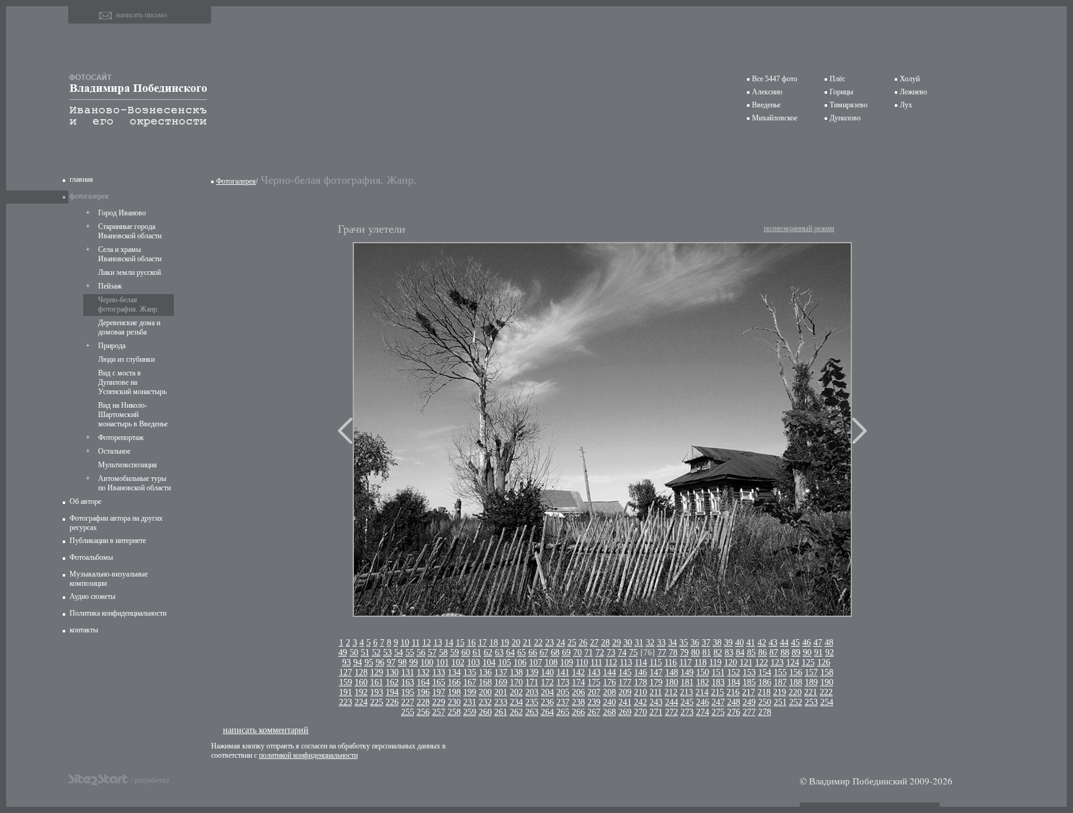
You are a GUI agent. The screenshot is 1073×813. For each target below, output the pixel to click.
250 (764, 702)
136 (485, 672)
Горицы (841, 92)
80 (695, 652)
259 (469, 712)
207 (593, 692)
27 (594, 642)
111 (596, 662)
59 (454, 652)
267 (593, 712)
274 (702, 712)
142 (578, 672)
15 (460, 642)
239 (593, 702)
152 (733, 672)
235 (531, 702)
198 (454, 692)
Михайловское (774, 118)
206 (578, 692)
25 (572, 642)
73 (611, 652)
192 (361, 692)
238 (578, 702)
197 (438, 692)
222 (826, 692)
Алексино (767, 92)
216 (733, 692)
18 (493, 642)
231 (469, 702)
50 (354, 652)
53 (387, 652)
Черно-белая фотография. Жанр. (128, 304)
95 (368, 662)
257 (438, 712)
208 (609, 692)
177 (625, 682)
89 (796, 652)
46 (806, 642)
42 (762, 642)
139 (531, 672)
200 (485, 692)
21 (527, 642)
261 (500, 712)
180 (671, 682)
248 (733, 702)
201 (500, 692)
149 (687, 672)
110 (582, 662)
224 (361, 702)
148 (671, 672)
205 (562, 692)
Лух (906, 105)
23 (549, 642)
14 (449, 642)
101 (442, 662)
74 (622, 652)
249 (749, 702)
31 (639, 642)
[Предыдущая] (345, 430)
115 (656, 662)
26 (583, 642)
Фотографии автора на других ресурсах (116, 523)
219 (779, 692)
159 (345, 682)
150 (702, 672)
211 (656, 692)
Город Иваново (122, 213)
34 (672, 642)
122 (761, 662)
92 (829, 652)
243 (656, 702)
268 (609, 712)
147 (656, 672)
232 (485, 702)
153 (749, 672)
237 (562, 702)
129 (376, 672)
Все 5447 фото (774, 78)
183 (718, 682)
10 (405, 642)
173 (562, 682)
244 (671, 702)
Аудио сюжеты (92, 596)
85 (751, 652)
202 (516, 692)
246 (702, 702)
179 (656, 682)
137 (500, 672)
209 (625, 692)
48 (829, 642)
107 (535, 662)
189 (811, 682)
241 (625, 702)
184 (733, 682)
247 (718, 702)
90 (807, 652)
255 (407, 712)
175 (593, 682)
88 (785, 652)
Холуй (910, 78)
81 (706, 652)
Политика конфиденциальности (118, 613)
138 (516, 672)
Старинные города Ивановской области (129, 231)
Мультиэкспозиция (127, 464)
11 (416, 642)
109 (566, 662)
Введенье (766, 105)
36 (694, 642)
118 (700, 662)
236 (547, 702)
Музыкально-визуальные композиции (109, 579)
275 (718, 712)
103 (473, 662)
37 (706, 642)
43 (773, 642)
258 (454, 712)
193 (376, 692)
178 (640, 682)
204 (547, 692)
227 (407, 702)
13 (437, 642)
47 (817, 642)
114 (641, 662)
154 (764, 672)
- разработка (149, 779)
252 (795, 702)
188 (795, 682)
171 (531, 682)
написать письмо (141, 15)
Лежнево (913, 92)
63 (499, 652)
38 (717, 642)
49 (342, 652)
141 (562, 672)
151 (718, 672)
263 (531, 712)
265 (562, 712)
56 (421, 652)
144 (609, 672)
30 (627, 642)
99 (413, 662)
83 (729, 652)
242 (640, 702)
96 (380, 662)
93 (346, 662)
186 (764, 682)
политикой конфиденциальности (308, 755)
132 (423, 672)
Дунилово (845, 118)
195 (407, 692)
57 (432, 652)
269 (625, 712)
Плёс (837, 78)
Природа (111, 345)
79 (684, 652)
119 (715, 662)
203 (531, 692)
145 (625, 672)
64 (510, 652)
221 (810, 692)
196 (423, 692)
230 (454, 702)
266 (578, 712)
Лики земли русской (129, 272)
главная (81, 179)
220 (795, 692)
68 (555, 652)
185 (749, 682)
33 (661, 642)
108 (551, 662)
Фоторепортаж (120, 437)
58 (443, 652)
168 (485, 682)
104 (489, 662)
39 (728, 642)
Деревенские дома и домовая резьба (129, 327)
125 (808, 662)
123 (777, 662)
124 (792, 662)
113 (626, 662)
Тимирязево (848, 105)
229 (438, 702)
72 (599, 652)
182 (702, 682)
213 (686, 692)
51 (365, 652)
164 (423, 682)
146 (640, 672)
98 (402, 662)
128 (361, 672)
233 (500, 702)
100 (426, 662)
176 (609, 682)
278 (764, 712)
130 (392, 672)
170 (516, 682)
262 (516, 712)
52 (376, 652)
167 (469, 682)
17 (482, 642)
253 (811, 702)
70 (577, 652)
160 (361, 682)
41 (750, 642)
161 (376, 682)
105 (504, 662)
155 (780, 672)
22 (538, 642)
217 (748, 692)
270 (640, 712)
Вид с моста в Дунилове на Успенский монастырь (132, 382)
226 (392, 702)
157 (811, 672)
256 (423, 712)
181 (687, 682)
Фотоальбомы (91, 557)
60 (465, 652)
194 (392, 692)
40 (739, 642)
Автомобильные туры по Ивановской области (134, 483)
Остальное (114, 451)
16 (471, 642)
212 (670, 692)
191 (345, 692)
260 (485, 712)
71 (588, 652)
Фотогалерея (236, 181)
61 (477, 652)
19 (504, 642)
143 (593, 672)
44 (784, 642)
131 (407, 672)
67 (544, 652)
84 (740, 652)
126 (823, 662)
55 (409, 652)
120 (730, 662)
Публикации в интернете (108, 540)
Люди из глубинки (126, 359)
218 (764, 692)
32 (650, 642)
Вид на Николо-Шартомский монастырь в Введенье (133, 414)
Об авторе (85, 501)
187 (780, 682)
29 (616, 642)
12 (426, 642)
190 (826, 682)
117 (685, 662)
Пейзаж (110, 286)
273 (687, 712)
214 (702, 692)
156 (795, 672)
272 (671, 712)
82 (717, 652)
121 (746, 662)
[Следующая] (859, 430)
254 (826, 702)
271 (656, 712)
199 (469, 692)
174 (578, 682)
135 (469, 672)
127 (345, 672)
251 (780, 702)
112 (611, 662)
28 (605, 642)
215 (717, 692)
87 (773, 652)
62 (488, 652)
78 (673, 652)
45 (795, 642)
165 (438, 682)
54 (398, 652)
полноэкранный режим (799, 228)
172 (547, 682)
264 (547, 712)
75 (633, 652)
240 (609, 702)
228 (423, 702)
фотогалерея (89, 196)
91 (818, 652)
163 (407, 682)
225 (376, 702)
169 (500, 682)
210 (640, 692)
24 (560, 642)
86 (762, 652)
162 (392, 682)
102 (457, 662)
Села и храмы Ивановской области (129, 254)
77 (662, 652)
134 (454, 672)
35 (683, 642)
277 (749, 712)
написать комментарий (266, 729)
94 (357, 662)
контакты (84, 630)
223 (345, 702)
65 (521, 652)
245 (687, 702)
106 (520, 662)
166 (454, 682)
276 (733, 712)
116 (670, 662)
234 (516, 702)
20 (516, 642)
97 (391, 662)
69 (566, 652)
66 (532, 652)
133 (438, 672)
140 (547, 672)
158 (826, 672)
